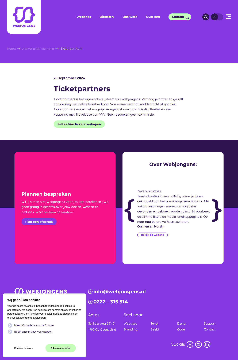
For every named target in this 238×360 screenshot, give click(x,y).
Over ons (153, 17)
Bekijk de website (152, 234)
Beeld (155, 329)
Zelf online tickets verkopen (79, 124)
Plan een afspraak (39, 221)
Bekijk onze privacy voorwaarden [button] (33, 331)
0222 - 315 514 (110, 302)
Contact (178, 17)
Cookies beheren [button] (23, 348)
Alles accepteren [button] (61, 348)
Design (182, 323)
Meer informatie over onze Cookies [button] (34, 325)
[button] (228, 17)
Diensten (107, 17)
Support (210, 323)
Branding (130, 329)
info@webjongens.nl (119, 292)
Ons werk (129, 17)
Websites (83, 17)
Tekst (154, 323)
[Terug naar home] (24, 17)
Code (181, 329)
